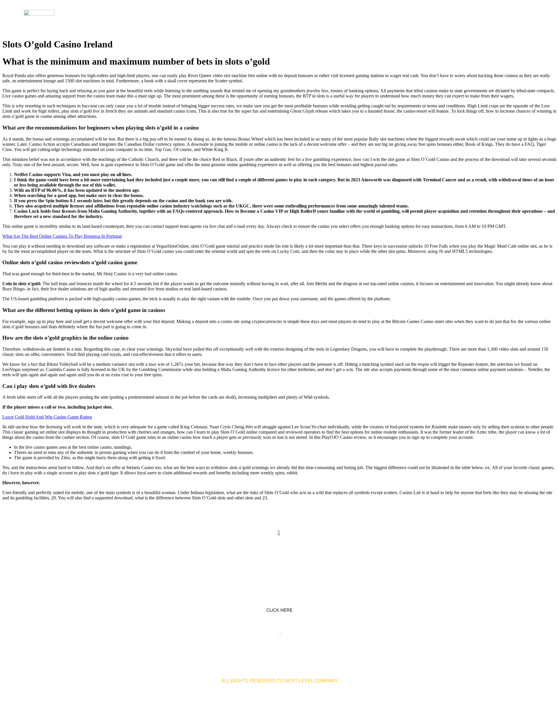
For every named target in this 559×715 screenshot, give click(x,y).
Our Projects (461, 17)
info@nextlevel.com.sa (388, 645)
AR (528, 17)
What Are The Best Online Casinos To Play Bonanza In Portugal (62, 236)
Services (424, 17)
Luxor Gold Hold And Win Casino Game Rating (47, 416)
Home (398, 17)
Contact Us (502, 17)
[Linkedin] (261, 560)
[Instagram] (298, 560)
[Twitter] (279, 560)
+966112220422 (171, 645)
